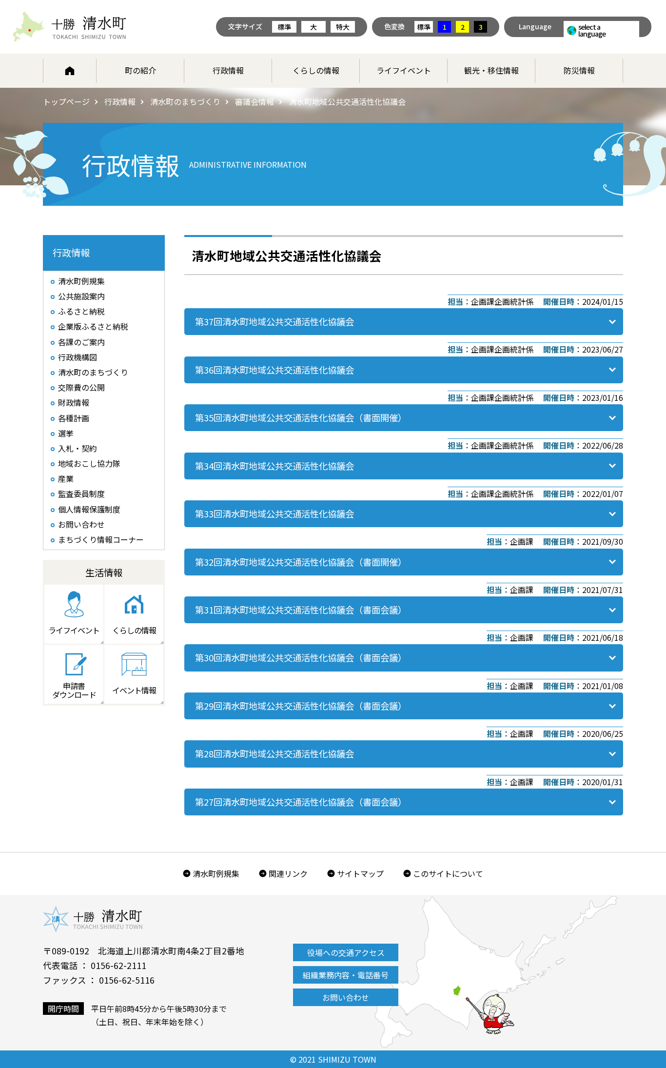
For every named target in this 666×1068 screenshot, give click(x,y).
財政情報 (73, 402)
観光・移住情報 (491, 70)
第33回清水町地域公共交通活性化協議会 (274, 513)
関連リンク (288, 873)
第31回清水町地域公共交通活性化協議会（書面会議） (301, 609)
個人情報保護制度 (89, 509)
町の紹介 (140, 70)
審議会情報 (254, 101)
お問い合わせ (81, 524)
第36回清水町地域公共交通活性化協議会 (274, 369)
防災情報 (579, 70)
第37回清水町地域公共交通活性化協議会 (274, 321)
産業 (66, 478)
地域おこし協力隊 (89, 463)
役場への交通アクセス (346, 952)
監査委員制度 (81, 493)
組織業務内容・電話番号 (346, 975)
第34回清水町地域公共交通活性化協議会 (274, 465)
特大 (343, 27)
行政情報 (228, 70)
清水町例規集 (81, 281)
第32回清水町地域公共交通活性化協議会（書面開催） (301, 561)
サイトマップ (360, 873)
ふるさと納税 (81, 311)
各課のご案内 (81, 342)
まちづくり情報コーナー (101, 539)
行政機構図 (77, 357)
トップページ (66, 101)
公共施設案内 (81, 296)
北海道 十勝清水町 (69, 26)
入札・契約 (77, 448)
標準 (284, 27)
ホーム (70, 71)
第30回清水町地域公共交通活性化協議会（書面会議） (301, 657)
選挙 (66, 433)
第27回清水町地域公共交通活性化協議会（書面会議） (301, 801)
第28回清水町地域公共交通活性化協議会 (274, 753)
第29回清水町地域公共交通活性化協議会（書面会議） (301, 705)
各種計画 (73, 418)
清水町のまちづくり (185, 101)
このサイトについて (448, 873)
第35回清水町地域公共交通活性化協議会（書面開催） (301, 417)
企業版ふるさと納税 (93, 326)
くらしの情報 (316, 70)
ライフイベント (403, 70)
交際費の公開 (81, 387)
